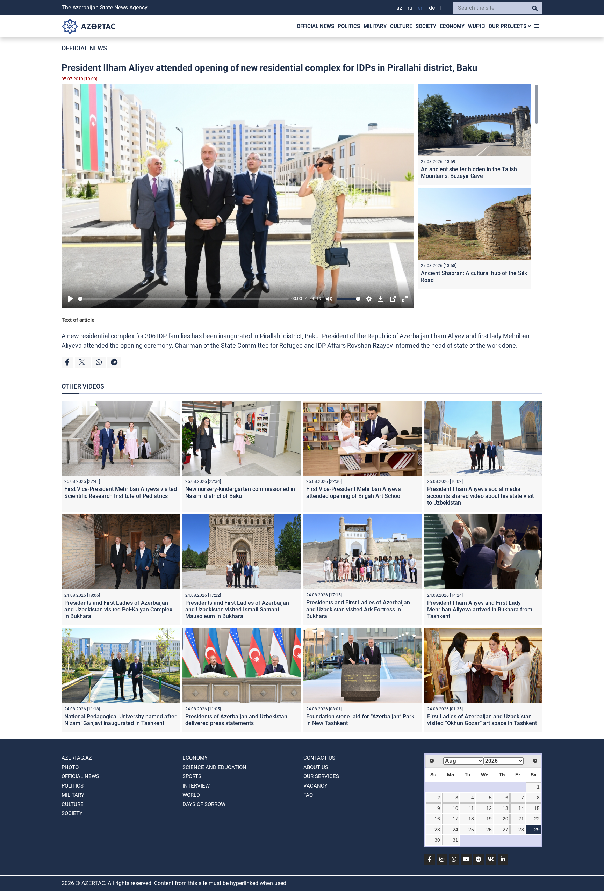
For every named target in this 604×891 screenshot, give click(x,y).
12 (489, 808)
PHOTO (70, 767)
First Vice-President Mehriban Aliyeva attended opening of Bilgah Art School (354, 492)
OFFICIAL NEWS (315, 26)
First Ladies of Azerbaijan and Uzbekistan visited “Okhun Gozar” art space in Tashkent (482, 719)
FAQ (308, 795)
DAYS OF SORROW (203, 804)
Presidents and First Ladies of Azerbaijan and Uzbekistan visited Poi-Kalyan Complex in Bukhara (118, 610)
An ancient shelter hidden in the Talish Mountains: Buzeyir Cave (469, 172)
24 (455, 829)
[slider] (183, 299)
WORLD (191, 795)
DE (432, 8)
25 (471, 829)
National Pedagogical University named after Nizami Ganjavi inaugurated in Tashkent (120, 719)
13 (505, 808)
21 (521, 818)
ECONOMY (452, 26)
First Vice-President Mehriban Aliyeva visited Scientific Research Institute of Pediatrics (120, 492)
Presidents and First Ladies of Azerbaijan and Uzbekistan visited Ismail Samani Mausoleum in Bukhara (237, 610)
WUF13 (476, 26)
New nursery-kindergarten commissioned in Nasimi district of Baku (240, 492)
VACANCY (315, 786)
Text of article (78, 320)
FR (442, 8)
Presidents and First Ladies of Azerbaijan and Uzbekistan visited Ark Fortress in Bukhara (358, 609)
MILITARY (375, 26)
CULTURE (401, 26)
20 (505, 818)
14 (521, 808)
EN (421, 8)
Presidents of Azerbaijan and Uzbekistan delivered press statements (236, 719)
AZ (399, 8)
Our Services (321, 776)
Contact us (319, 758)
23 (437, 829)
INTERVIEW (196, 786)
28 (521, 829)
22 (537, 818)
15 (537, 808)
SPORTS (191, 776)
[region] (478, 188)
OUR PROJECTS (508, 26)
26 (489, 829)
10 (455, 808)
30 (437, 840)
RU (410, 8)
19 (489, 818)
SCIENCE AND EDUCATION (214, 767)
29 (537, 829)
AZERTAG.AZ (77, 758)
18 (471, 818)
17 (455, 818)
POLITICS (349, 26)
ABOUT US (315, 767)
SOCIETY (426, 26)
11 (471, 808)
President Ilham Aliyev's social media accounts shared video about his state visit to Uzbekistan (480, 496)
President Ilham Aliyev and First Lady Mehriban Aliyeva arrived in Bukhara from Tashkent (479, 610)
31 (455, 840)
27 (505, 829)
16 (437, 818)
